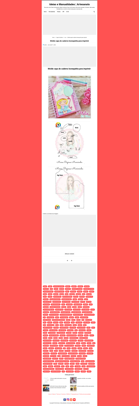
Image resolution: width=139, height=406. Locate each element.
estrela (78, 319)
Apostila (61, 288)
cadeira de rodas (47, 301)
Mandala (45, 335)
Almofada (87, 286)
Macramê (81, 332)
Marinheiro (62, 335)
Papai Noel (46, 345)
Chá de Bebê (69, 304)
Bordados (46, 299)
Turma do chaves (59, 368)
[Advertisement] (69, 25)
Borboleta (82, 296)
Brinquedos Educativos (55, 299)
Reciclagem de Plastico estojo (62, 361)
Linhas (45, 332)
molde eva (80, 340)
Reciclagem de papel (80, 358)
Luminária (69, 332)
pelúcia (45, 348)
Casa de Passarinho (55, 304)
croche (79, 307)
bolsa (45, 296)
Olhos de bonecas (70, 343)
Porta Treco (53, 356)
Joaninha (46, 330)
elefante (71, 317)
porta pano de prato (73, 353)
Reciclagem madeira (75, 361)
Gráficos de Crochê (48, 327)
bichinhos (72, 294)
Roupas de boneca (90, 361)
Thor (63, 366)
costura (74, 307)
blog (84, 294)
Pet (64, 348)
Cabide (74, 299)
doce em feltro (50, 317)
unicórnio (86, 368)
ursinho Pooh (46, 371)
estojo (73, 319)
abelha (50, 286)
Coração (64, 307)
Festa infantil (79, 322)
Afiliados (68, 286)
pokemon (46, 350)
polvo (51, 350)
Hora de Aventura (81, 327)
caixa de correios (56, 301)
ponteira (61, 350)
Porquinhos (74, 350)
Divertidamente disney (89, 314)
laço (76, 330)
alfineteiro (80, 286)
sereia (77, 363)
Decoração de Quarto (87, 312)
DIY (44, 317)
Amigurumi (46, 288)
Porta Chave (90, 350)
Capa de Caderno (66, 301)
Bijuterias (78, 294)
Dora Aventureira (64, 317)
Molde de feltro (64, 340)
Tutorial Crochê (78, 368)
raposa (61, 358)
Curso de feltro (68, 309)
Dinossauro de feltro (78, 314)
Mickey (45, 338)
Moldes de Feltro (47, 343)
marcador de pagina (54, 335)
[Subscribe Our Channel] (74, 399)
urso (63, 371)
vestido (89, 371)
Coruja (69, 307)
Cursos (92, 309)
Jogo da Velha (62, 330)
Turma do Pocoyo (69, 368)
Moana (55, 338)
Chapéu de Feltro (77, 304)
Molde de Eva (56, 340)
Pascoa (61, 345)
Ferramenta (67, 322)
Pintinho (85, 348)
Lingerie (89, 330)
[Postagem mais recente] (67, 260)
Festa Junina (86, 322)
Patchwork (78, 345)
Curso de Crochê (59, 309)
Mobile (60, 338)
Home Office (72, 327)
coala (91, 304)
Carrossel (89, 301)
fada (45, 322)
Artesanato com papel (77, 288)
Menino (91, 335)
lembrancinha (82, 330)
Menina (86, 335)
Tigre (67, 366)
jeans (93, 327)
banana (50, 294)
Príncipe (79, 356)
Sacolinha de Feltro (48, 363)
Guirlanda (56, 327)
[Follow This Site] (71, 399)
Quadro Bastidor (47, 358)
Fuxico (74, 325)
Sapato (66, 363)
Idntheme (87, 403)
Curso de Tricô (77, 309)
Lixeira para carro (60, 332)
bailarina (91, 291)
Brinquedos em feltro (66, 299)
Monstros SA (61, 343)
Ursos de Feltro (70, 371)
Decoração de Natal (76, 312)
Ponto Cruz (67, 350)
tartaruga (50, 366)
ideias (88, 327)
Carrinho (82, 301)
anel (51, 288)
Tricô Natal (77, 366)
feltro (61, 322)
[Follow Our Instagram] (68, 399)
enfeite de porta (47, 319)
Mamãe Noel (87, 332)
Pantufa (89, 343)
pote (59, 356)
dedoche (45, 314)
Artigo (67, 291)
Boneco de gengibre (67, 296)
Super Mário (91, 363)
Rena (83, 361)
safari (55, 363)
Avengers (80, 291)
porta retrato (90, 353)
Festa (73, 322)
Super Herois (84, 363)
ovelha (78, 343)
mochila (66, 338)
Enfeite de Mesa (84, 317)
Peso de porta (58, 348)
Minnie (50, 338)
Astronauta (73, 291)
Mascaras (80, 335)
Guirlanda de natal (64, 327)
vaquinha (83, 371)
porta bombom (82, 350)
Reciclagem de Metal (69, 358)
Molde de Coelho (83, 338)
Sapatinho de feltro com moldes (84, 378)
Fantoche (56, 322)
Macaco (75, 332)
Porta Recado (82, 353)
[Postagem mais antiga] (71, 260)
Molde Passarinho (89, 340)
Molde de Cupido (47, 340)
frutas (61, 325)
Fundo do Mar (68, 325)
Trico (72, 366)
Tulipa (83, 366)
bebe (67, 294)
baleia (45, 294)
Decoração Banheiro (55, 312)
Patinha (83, 345)
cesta (63, 304)
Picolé (68, 348)
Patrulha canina (91, 345)
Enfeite (77, 317)
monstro (55, 343)
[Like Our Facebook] (64, 399)
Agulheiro (74, 286)
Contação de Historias (55, 307)
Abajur (45, 286)
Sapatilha (61, 363)
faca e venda (88, 319)
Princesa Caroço (65, 356)
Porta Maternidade (62, 353)
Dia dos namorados (54, 314)
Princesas (73, 356)
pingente (74, 348)
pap (94, 343)
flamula (93, 322)
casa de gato (46, 304)
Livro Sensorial (52, 332)
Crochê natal (86, 307)
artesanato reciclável (59, 291)
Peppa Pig (51, 348)
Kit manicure (70, 330)
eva (83, 319)
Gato (85, 325)
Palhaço (83, 343)
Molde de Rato (73, 340)
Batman (61, 294)
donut (57, 317)
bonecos (76, 296)
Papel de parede (53, 345)
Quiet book (55, 358)
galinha (79, 325)
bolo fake (89, 294)
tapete (45, 366)
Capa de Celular (75, 301)
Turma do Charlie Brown (49, 368)
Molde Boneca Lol (74, 338)
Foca (57, 325)
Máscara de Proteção (71, 335)
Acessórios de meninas (59, 286)
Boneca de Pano (57, 296)
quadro (84, 356)
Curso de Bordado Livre (49, 309)
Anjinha (56, 288)
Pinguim (80, 348)
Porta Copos (46, 353)
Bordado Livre (89, 296)
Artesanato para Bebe (48, 291)
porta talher (46, 356)
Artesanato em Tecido (88, 288)
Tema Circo (57, 366)
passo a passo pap (69, 345)
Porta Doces (53, 353)
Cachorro (80, 299)
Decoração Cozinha (65, 312)
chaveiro (85, 304)
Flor (44, 325)
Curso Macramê (85, 309)
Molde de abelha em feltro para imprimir (85, 386)
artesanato (68, 288)
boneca (50, 296)
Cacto (86, 299)
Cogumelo (46, 307)
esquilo (68, 319)
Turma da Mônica (90, 366)
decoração (46, 312)
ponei (56, 350)
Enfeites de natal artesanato (58, 319)
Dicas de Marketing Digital (65, 314)
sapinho (72, 363)
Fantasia (49, 322)
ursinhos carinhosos (55, 371)
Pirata (90, 348)
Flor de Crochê (51, 325)
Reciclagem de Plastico (48, 361)
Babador (86, 291)
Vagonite (77, 371)
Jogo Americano (53, 330)
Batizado (56, 294)
